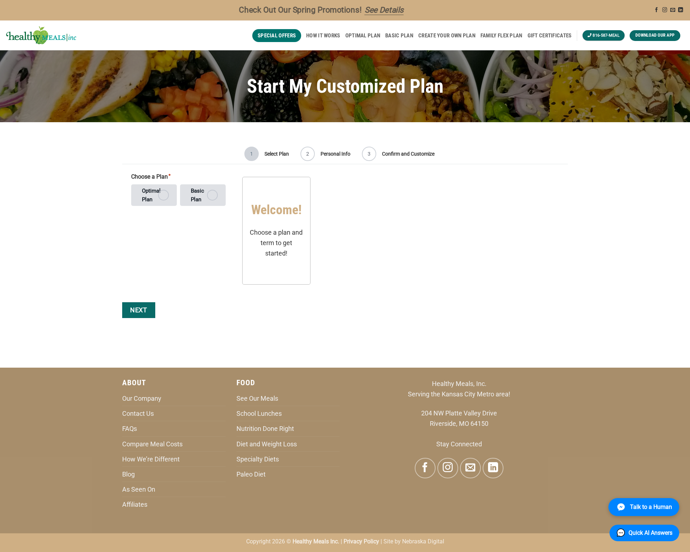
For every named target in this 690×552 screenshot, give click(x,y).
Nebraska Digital (423, 541)
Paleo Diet (251, 474)
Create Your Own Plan (446, 35)
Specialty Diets (257, 459)
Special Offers (277, 35)
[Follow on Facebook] (656, 10)
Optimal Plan (363, 35)
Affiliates (134, 504)
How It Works (323, 35)
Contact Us (138, 413)
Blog (128, 474)
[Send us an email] (672, 10)
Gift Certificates (550, 35)
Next (138, 310)
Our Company (141, 398)
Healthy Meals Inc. (316, 541)
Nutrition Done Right (265, 428)
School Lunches (259, 413)
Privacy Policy (361, 541)
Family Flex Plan (501, 35)
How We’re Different (151, 459)
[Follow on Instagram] (664, 10)
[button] (644, 533)
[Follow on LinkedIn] (680, 10)
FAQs (129, 428)
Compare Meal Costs (152, 444)
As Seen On (138, 489)
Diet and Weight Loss (266, 444)
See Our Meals (257, 398)
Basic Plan (399, 35)
